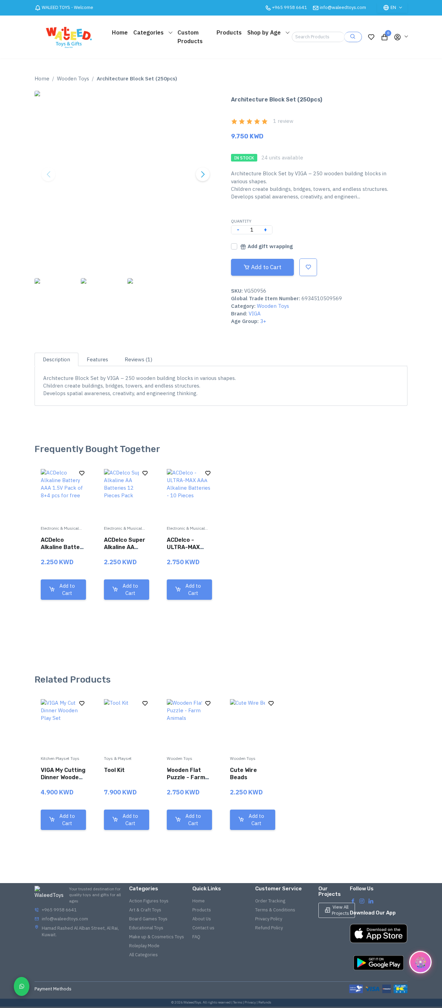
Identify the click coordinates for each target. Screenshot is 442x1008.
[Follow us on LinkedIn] (371, 900)
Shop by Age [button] (264, 32)
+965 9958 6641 (59, 910)
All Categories (143, 955)
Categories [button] (149, 32)
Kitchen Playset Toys (60, 758)
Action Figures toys (149, 901)
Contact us (203, 928)
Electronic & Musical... (61, 528)
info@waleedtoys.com (343, 7)
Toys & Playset (118, 758)
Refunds (264, 1002)
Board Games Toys (148, 919)
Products (229, 32)
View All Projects (340, 910)
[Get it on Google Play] (378, 963)
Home (120, 32)
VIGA (255, 313)
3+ (263, 321)
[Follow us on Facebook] (353, 900)
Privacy (250, 1002)
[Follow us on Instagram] (362, 900)
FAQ (196, 937)
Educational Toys (146, 928)
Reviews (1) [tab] (138, 359)
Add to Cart (266, 267)
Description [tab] (56, 359)
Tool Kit (114, 770)
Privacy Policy (268, 919)
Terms (237, 1002)
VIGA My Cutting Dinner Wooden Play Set (63, 777)
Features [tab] (97, 359)
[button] (400, 37)
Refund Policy (269, 928)
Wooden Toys (73, 78)
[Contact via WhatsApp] (21, 986)
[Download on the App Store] (378, 933)
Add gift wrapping (270, 246)
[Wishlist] (371, 37)
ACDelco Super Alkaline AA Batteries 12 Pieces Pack (124, 551)
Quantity (241, 221)
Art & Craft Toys (145, 910)
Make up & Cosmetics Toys (156, 937)
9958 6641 (289, 7)
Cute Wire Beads (243, 774)
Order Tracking (270, 901)
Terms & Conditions (275, 910)
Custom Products (190, 37)
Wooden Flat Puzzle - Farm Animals (186, 777)
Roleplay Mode (144, 946)
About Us (201, 919)
